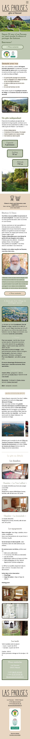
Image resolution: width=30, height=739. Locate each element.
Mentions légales (15, 733)
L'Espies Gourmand (12, 382)
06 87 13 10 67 (17, 672)
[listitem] (13, 429)
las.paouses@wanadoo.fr (15, 677)
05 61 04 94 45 (17, 675)
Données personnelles (15, 735)
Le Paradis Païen (12, 374)
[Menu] (27, 2)
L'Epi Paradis (5, 376)
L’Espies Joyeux (20, 380)
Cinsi (17, 346)
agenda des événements (9, 444)
